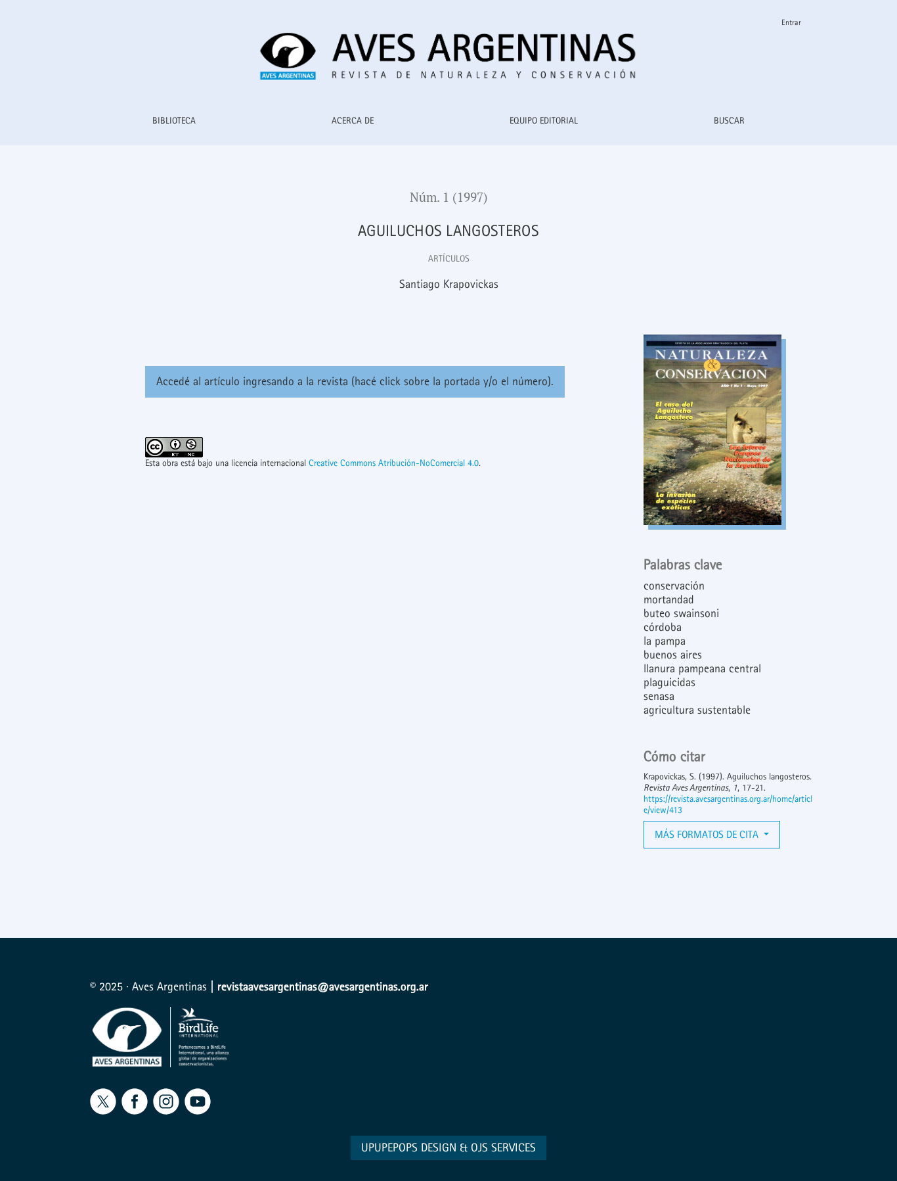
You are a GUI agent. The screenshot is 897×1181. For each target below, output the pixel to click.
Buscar (729, 120)
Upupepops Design (408, 1148)
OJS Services (503, 1148)
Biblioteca (174, 120)
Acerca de (353, 120)
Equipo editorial (544, 120)
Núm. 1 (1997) (449, 197)
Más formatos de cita (708, 834)
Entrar (791, 22)
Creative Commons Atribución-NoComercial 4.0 (394, 463)
